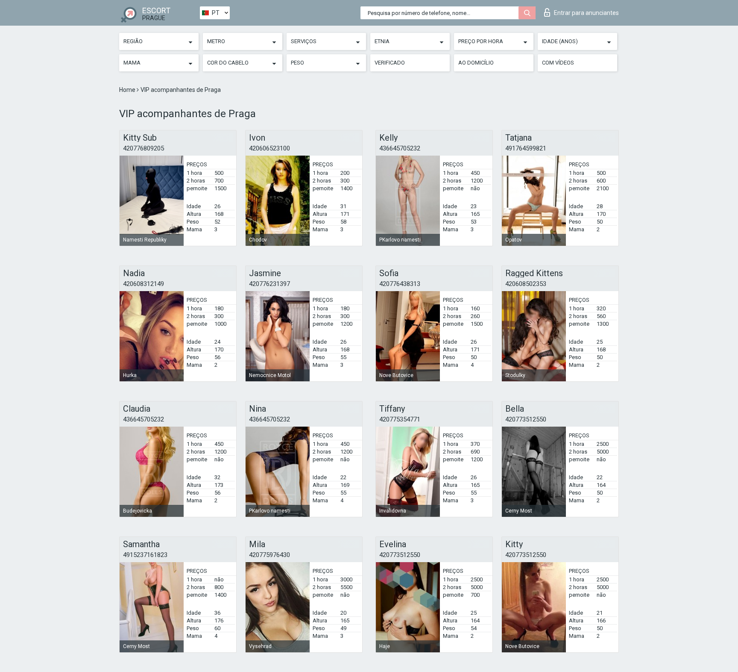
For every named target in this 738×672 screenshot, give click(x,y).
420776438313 (399, 284)
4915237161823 (145, 555)
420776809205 (143, 148)
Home (128, 89)
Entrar (586, 12)
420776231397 (269, 284)
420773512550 (525, 419)
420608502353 (525, 284)
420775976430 (269, 555)
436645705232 (399, 148)
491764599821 (525, 148)
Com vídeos (558, 62)
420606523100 (269, 148)
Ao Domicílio (476, 62)
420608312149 (143, 284)
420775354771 (399, 419)
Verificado (390, 62)
